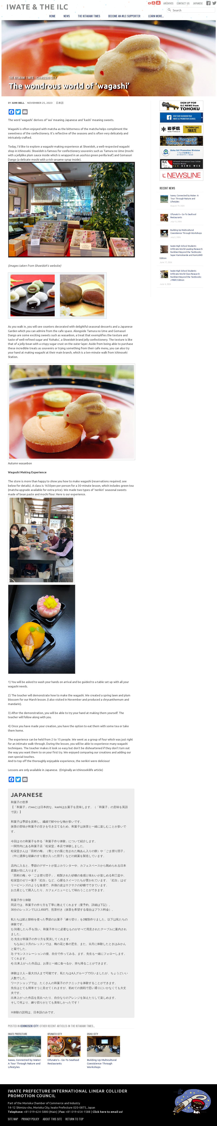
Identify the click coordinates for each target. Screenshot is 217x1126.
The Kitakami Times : (22, 77)
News (67, 16)
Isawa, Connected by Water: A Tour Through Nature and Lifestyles (24, 1063)
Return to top (74, 1119)
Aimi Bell (18, 102)
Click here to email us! (108, 1111)
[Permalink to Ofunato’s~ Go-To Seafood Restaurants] (64, 1055)
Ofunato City (54, 1034)
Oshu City (92, 1034)
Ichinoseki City (46, 77)
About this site (52, 1119)
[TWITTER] (214, 3)
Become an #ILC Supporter (124, 16)
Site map (13, 1119)
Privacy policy (30, 1119)
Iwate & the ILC (37, 7)
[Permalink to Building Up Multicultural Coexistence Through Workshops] (103, 1055)
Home (52, 16)
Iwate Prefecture (17, 1034)
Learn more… (156, 16)
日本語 (60, 102)
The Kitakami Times (89, 16)
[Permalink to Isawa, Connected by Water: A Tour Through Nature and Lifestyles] (24, 1055)
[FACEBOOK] (208, 3)
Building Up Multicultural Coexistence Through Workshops (102, 1063)
